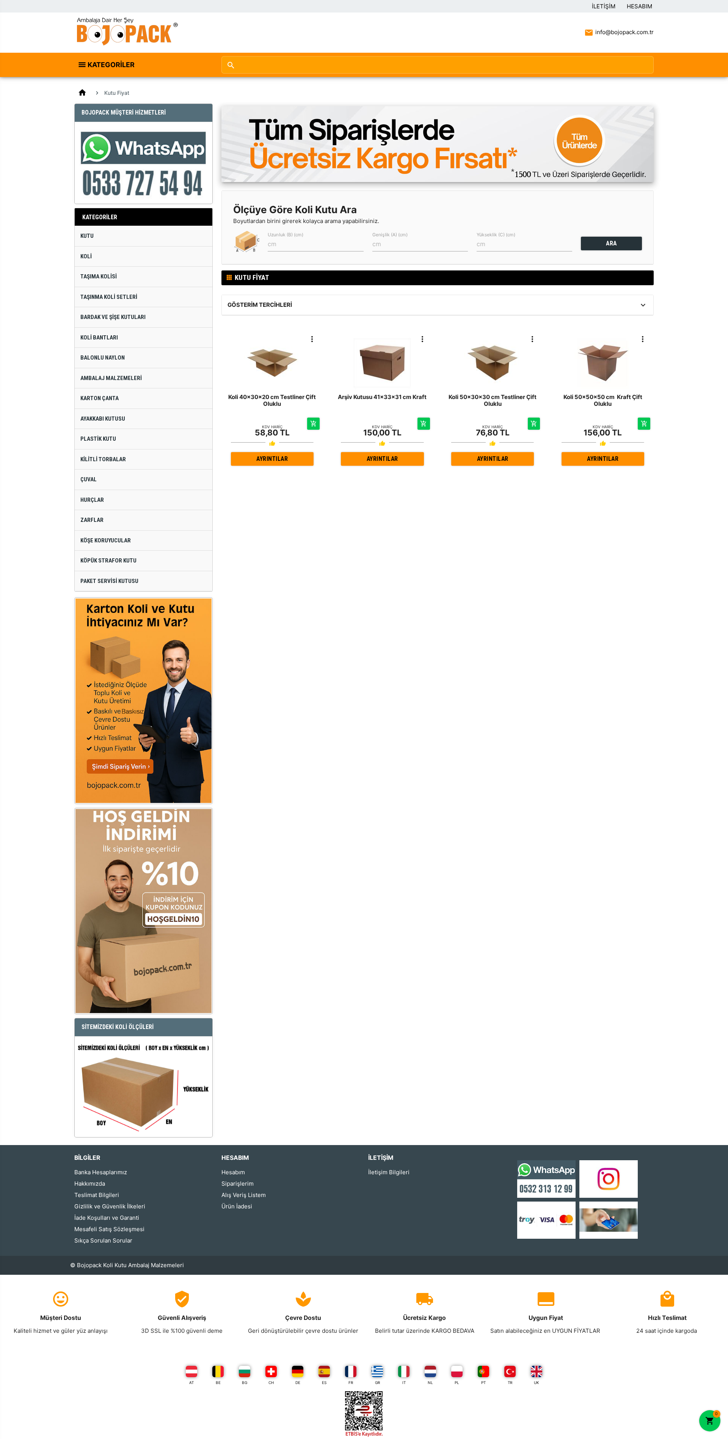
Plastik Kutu (98, 438)
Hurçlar (92, 499)
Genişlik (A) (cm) (390, 234)
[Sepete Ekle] (313, 424)
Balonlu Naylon (102, 357)
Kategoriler (111, 65)
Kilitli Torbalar (103, 459)
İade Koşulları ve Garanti (106, 1217)
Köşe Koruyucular (105, 540)
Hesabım (639, 6)
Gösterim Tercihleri (260, 304)
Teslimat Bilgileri (96, 1195)
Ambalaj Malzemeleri (111, 378)
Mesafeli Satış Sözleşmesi (109, 1229)
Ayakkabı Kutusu (102, 418)
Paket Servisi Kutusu (109, 581)
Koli (86, 256)
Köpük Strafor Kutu (108, 560)
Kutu (87, 236)
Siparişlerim (237, 1183)
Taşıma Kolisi (98, 276)
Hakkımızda (89, 1183)
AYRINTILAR (272, 458)
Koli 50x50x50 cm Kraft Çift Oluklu (602, 400)
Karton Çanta (99, 398)
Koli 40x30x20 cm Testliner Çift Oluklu (272, 400)
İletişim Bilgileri (389, 1172)
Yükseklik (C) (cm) (496, 234)
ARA (611, 243)
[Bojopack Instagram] (608, 1178)
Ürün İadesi (236, 1206)
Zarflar (92, 520)
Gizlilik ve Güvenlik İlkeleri (109, 1206)
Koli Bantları (99, 337)
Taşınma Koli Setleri (108, 297)
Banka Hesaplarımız (100, 1172)
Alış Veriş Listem (243, 1195)
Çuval (88, 479)
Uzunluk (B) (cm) (285, 234)
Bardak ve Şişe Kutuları (113, 317)
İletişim (603, 6)
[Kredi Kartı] (546, 1219)
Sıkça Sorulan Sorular (103, 1240)
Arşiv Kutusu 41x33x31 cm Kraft (382, 397)
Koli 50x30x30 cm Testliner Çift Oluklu (493, 400)
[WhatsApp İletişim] (546, 1178)
